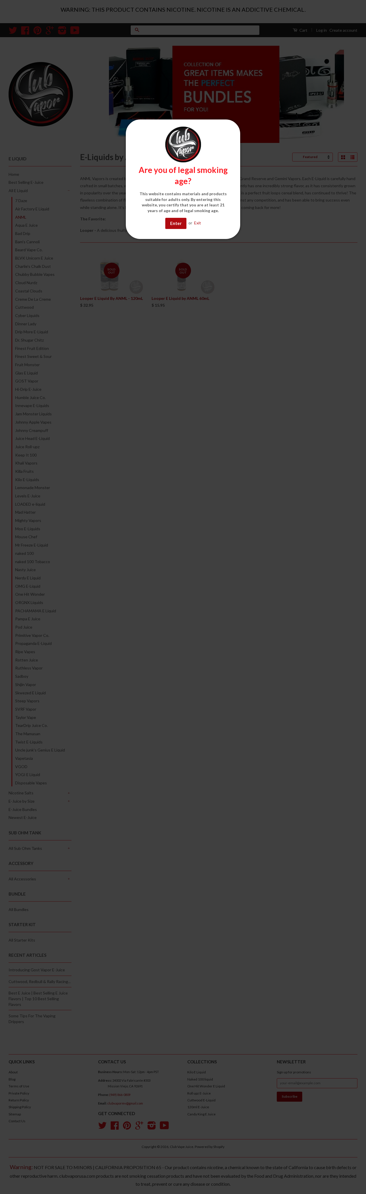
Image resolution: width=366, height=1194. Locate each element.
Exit (197, 222)
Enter (176, 223)
